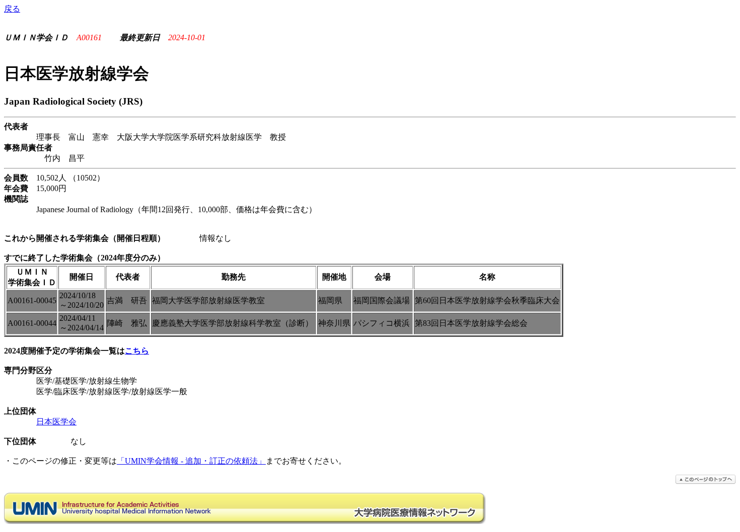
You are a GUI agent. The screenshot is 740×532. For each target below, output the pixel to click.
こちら (137, 350)
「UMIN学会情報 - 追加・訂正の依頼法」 (191, 461)
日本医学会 (56, 421)
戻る (12, 9)
